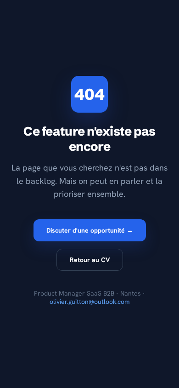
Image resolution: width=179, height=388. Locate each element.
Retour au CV (90, 260)
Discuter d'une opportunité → (89, 230)
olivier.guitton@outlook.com (90, 301)
